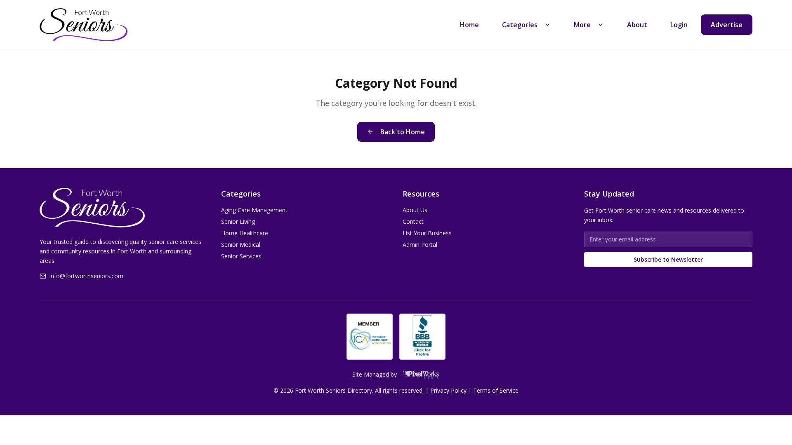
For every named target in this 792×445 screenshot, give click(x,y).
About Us (415, 210)
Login (679, 24)
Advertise (726, 24)
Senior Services (241, 256)
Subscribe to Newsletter (668, 259)
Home (469, 24)
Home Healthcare (244, 233)
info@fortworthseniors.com (86, 276)
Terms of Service (496, 390)
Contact (413, 221)
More (582, 24)
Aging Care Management (254, 210)
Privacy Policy (448, 390)
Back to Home (402, 131)
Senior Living (238, 221)
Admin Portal (420, 244)
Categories (519, 24)
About (637, 24)
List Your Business (427, 233)
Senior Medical (240, 244)
